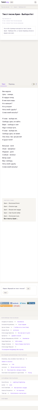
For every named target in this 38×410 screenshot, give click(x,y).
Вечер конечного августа (18, 367)
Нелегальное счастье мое (18, 393)
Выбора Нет (22, 7)
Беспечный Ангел (14, 203)
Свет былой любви (14, 213)
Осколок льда (13, 206)
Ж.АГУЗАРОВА (6, 387)
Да (28, 288)
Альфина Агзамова (7, 321)
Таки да (4, 393)
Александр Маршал (8, 347)
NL (2, 370)
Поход (30, 372)
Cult (13, 364)
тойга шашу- (19, 341)
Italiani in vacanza (7, 361)
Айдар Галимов (6, 344)
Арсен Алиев (6, 327)
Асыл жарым (22, 324)
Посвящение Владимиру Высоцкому (12, 349)
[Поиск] (35, 2)
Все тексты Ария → (11, 218)
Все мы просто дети (24, 333)
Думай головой (16, 335)
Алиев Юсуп (5, 330)
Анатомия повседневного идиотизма (13, 372)
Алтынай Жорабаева (8, 324)
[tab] (3, 84)
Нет (5, 292)
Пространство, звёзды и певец (16, 370)
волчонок (16, 330)
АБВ (11, 2)
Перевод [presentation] (11, 84)
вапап (3, 385)
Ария (15, 7)
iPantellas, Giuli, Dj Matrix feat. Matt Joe (13, 359)
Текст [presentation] (3, 84)
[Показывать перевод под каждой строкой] (34, 84)
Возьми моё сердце (15, 209)
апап (10, 385)
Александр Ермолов (8, 333)
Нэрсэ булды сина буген (22, 344)
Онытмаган (20, 321)
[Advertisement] (19, 61)
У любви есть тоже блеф (21, 327)
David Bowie (5, 382)
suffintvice (5, 364)
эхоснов (4, 367)
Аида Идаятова (6, 341)
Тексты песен (5, 7)
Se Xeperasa (20, 390)
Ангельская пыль (14, 216)
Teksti (5, 2)
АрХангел (4, 335)
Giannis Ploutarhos (7, 390)
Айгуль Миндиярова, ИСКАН (10, 338)
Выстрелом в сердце (20, 387)
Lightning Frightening (19, 382)
